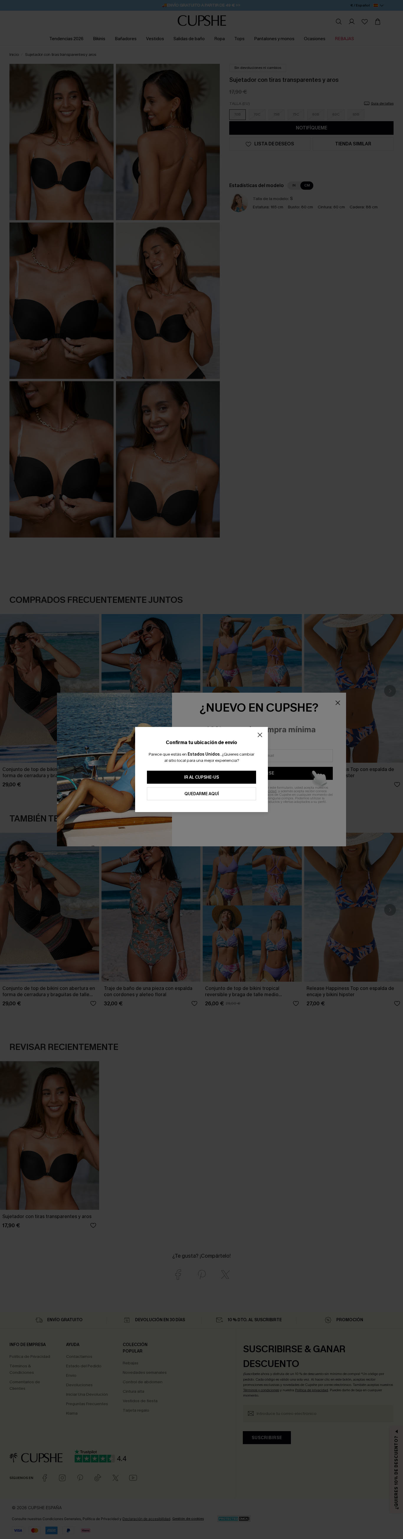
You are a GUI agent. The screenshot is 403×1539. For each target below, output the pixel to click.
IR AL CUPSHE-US (201, 777)
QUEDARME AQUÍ (201, 794)
